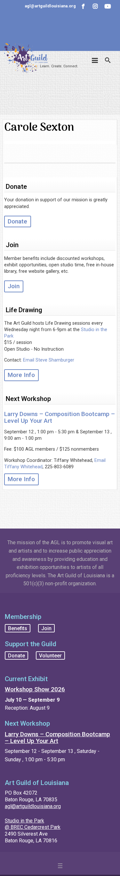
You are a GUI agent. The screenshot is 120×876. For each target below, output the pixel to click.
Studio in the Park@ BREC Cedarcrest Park (32, 824)
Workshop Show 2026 (35, 689)
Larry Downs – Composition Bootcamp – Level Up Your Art (59, 417)
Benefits (17, 628)
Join (14, 286)
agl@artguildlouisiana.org (33, 806)
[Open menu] (60, 866)
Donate (17, 221)
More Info (21, 375)
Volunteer (50, 655)
